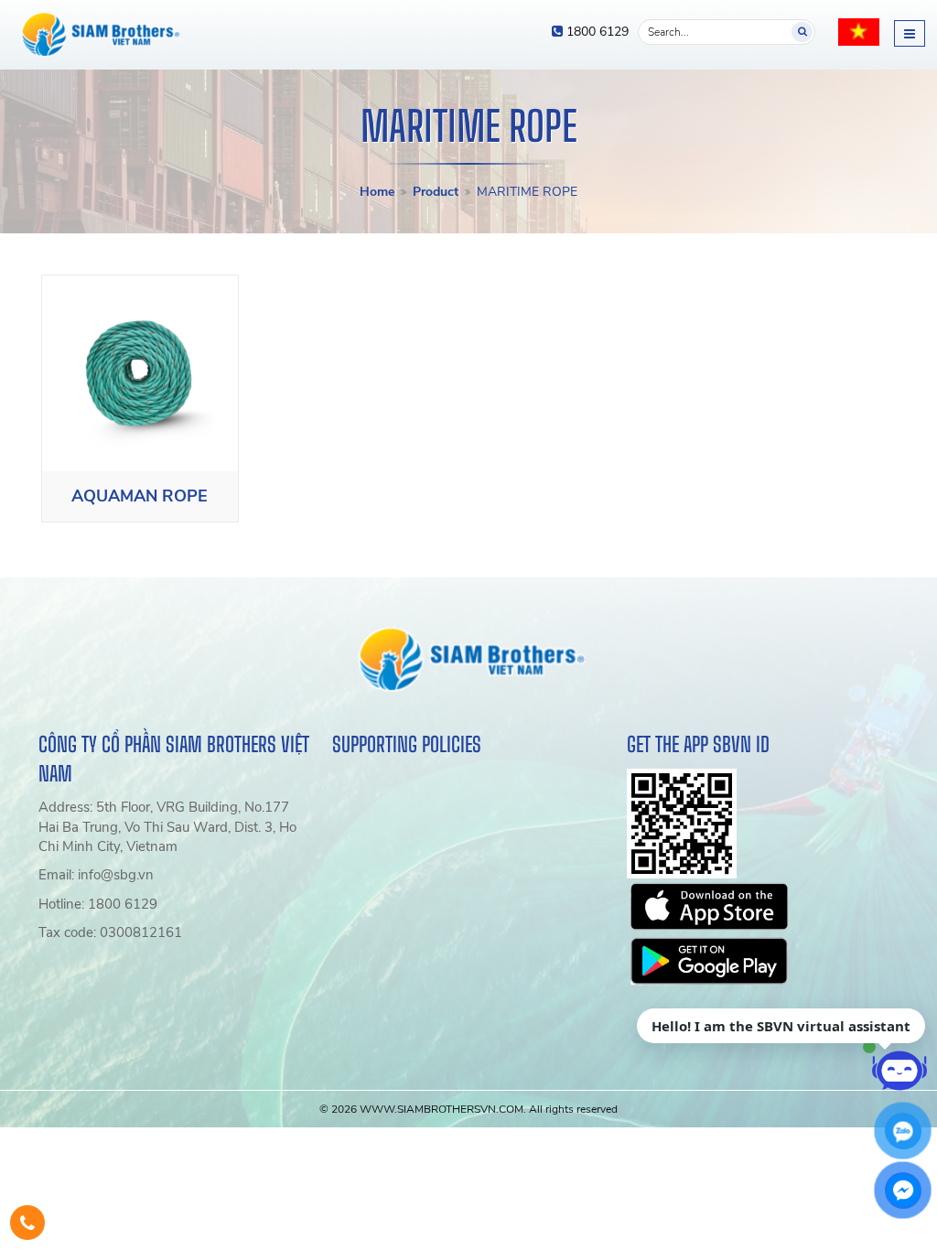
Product (435, 191)
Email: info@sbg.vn (96, 875)
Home (377, 191)
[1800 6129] (28, 1222)
